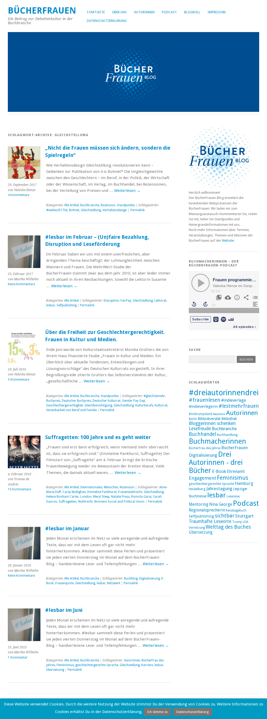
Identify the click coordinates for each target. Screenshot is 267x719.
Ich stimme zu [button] (157, 712)
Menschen (111, 487)
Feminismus (65, 665)
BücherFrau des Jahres (205, 448)
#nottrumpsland (200, 414)
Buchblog (131, 578)
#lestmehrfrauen (239, 406)
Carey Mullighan (74, 492)
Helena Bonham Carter (62, 496)
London (86, 496)
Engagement (202, 478)
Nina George (220, 504)
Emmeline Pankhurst (102, 492)
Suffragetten (67, 501)
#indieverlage (233, 400)
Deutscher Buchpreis (76, 401)
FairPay (125, 300)
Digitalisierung (149, 578)
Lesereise (233, 496)
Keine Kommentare (21, 284)
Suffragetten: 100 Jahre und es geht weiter (98, 437)
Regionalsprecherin (207, 510)
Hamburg (244, 483)
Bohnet (74, 210)
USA (245, 522)
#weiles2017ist (57, 210)
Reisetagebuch (236, 510)
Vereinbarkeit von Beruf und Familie (71, 410)
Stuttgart (244, 516)
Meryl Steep (101, 496)
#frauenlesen (204, 400)
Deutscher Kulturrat (106, 401)
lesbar (50, 305)
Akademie (219, 414)
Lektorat (160, 300)
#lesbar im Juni (63, 610)
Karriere (147, 665)
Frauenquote (64, 583)
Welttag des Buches (228, 527)
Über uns (119, 12)
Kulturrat (161, 405)
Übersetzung (55, 670)
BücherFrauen (42, 10)
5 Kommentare (18, 379)
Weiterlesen (127, 190)
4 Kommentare (18, 195)
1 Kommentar (18, 657)
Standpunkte (126, 205)
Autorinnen (144, 12)
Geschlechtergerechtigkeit (64, 405)
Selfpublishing (67, 305)
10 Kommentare (19, 489)
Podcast (169, 12)
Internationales (91, 487)
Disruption (111, 300)
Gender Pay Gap (133, 401)
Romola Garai (141, 496)
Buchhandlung (227, 435)
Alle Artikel (71, 205)
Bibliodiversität (209, 419)
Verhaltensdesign (114, 210)
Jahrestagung (219, 488)
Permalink (137, 210)
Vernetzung (197, 527)
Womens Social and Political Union (119, 501)
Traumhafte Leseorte (210, 521)
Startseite (96, 12)
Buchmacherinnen (217, 441)
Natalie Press (120, 496)
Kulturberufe (144, 405)
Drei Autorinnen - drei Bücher (216, 462)
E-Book (219, 471)
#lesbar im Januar (67, 529)
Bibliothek (229, 419)
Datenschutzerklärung (107, 21)
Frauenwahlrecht (130, 492)
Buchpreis (53, 401)
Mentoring (198, 504)
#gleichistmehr (154, 396)
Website (228, 240)
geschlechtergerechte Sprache (96, 665)
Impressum (217, 12)
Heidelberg (197, 489)
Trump (237, 522)
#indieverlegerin (203, 406)
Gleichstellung (91, 210)
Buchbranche (89, 205)
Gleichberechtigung (98, 405)
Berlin (193, 419)
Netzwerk (113, 583)
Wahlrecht (85, 501)
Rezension (108, 205)
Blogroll (192, 12)
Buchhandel (202, 434)
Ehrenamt (236, 471)
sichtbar (224, 516)
